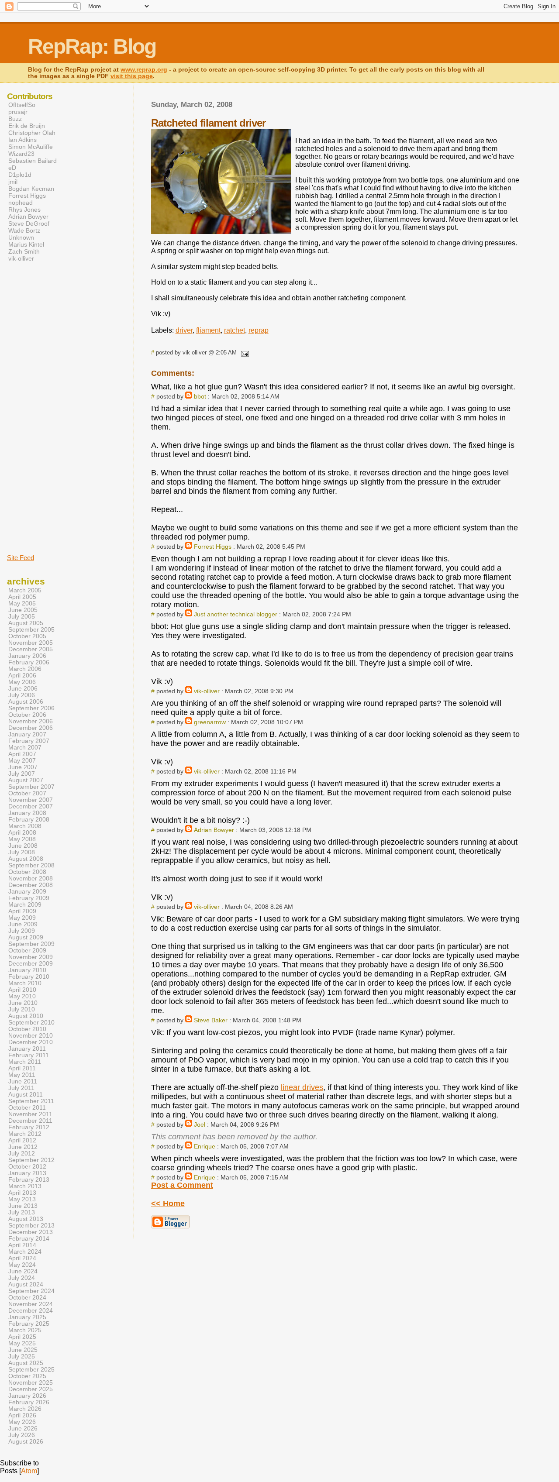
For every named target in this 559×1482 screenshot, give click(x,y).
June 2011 (22, 1081)
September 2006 (31, 708)
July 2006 (21, 695)
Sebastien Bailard (32, 160)
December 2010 (30, 1042)
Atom (29, 1471)
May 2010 (22, 996)
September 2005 (31, 629)
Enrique (204, 1146)
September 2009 (31, 944)
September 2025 (31, 1369)
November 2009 (30, 957)
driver (184, 330)
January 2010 (27, 970)
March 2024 (24, 1251)
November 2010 (30, 1035)
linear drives (302, 1087)
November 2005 (30, 643)
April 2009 (22, 911)
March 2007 (24, 747)
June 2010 (23, 1003)
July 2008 (21, 852)
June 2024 (23, 1271)
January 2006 (27, 656)
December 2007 (30, 806)
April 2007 (22, 754)
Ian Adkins (22, 139)
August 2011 (25, 1094)
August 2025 (25, 1363)
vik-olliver (207, 691)
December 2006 (30, 728)
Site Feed (20, 557)
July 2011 (21, 1088)
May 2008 (22, 839)
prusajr (18, 111)
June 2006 (23, 688)
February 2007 (28, 741)
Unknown (21, 237)
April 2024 (22, 1258)
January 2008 (27, 813)
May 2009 (22, 918)
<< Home (168, 1203)
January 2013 (27, 1173)
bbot (200, 396)
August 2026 (25, 1441)
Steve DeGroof (28, 223)
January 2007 (27, 734)
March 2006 (24, 669)
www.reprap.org (144, 69)
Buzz (15, 118)
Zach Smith (24, 251)
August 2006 (25, 701)
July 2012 (21, 1153)
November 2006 (30, 721)
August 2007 (25, 780)
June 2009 (23, 924)
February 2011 (28, 1055)
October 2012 (27, 1166)
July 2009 (21, 931)
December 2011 (30, 1121)
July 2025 (21, 1356)
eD (12, 167)
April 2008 (22, 832)
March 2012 (24, 1134)
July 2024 (21, 1278)
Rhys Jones (24, 209)
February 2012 (28, 1127)
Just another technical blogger (235, 614)
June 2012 (23, 1147)
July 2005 (21, 616)
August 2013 (25, 1219)
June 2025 (23, 1350)
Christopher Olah (31, 132)
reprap (258, 330)
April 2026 (22, 1415)
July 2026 (21, 1435)
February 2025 (28, 1323)
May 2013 (22, 1199)
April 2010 (22, 990)
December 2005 (30, 649)
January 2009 (27, 891)
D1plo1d (19, 174)
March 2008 (24, 826)
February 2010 (28, 976)
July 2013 (21, 1212)
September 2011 (31, 1101)
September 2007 (31, 787)
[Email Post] (243, 352)
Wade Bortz (24, 230)
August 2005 (25, 623)
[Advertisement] (33, 407)
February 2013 (28, 1179)
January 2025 (27, 1317)
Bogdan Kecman (31, 188)
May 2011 (21, 1075)
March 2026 (24, 1409)
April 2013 (22, 1193)
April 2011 (22, 1068)
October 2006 (27, 715)
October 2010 (27, 1029)
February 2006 (28, 662)
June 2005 (23, 610)
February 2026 (28, 1402)
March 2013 (24, 1186)
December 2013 (30, 1232)
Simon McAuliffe (30, 146)
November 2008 (30, 878)
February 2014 (28, 1238)
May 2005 (22, 603)
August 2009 (25, 937)
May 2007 (22, 760)
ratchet (234, 330)
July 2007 (21, 773)
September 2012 (31, 1160)
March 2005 (24, 590)
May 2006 (22, 682)
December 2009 (30, 963)
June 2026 (23, 1428)
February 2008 (28, 819)
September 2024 (31, 1291)
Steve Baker (211, 1020)
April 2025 (22, 1337)
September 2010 (31, 1022)
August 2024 (25, 1284)
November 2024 (30, 1304)
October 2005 (27, 636)
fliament (208, 330)
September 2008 (31, 865)
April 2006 (22, 675)
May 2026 (22, 1422)
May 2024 (22, 1265)
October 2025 (27, 1376)
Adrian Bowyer (214, 829)
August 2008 (25, 859)
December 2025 (30, 1389)
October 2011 (27, 1107)
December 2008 (30, 885)
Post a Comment (182, 1185)
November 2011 (30, 1114)
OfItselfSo (21, 104)
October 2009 (27, 950)
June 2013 (23, 1206)
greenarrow (210, 722)
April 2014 (22, 1245)
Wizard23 (21, 153)
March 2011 (24, 1062)
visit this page (131, 76)
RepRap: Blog (92, 46)
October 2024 (27, 1297)
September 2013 (31, 1225)
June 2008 (23, 845)
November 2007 (30, 800)
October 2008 (27, 872)
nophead (20, 202)
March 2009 (24, 904)
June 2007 (23, 767)
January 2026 (27, 1396)
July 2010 (21, 1009)
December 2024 (30, 1310)
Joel (199, 1124)
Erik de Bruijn (26, 125)
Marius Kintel (26, 244)
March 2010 (24, 983)
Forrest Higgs (212, 546)
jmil (12, 181)
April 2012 (22, 1140)
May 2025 (22, 1343)
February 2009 (28, 898)
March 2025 (24, 1330)
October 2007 (27, 793)
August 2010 (25, 1016)
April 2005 (22, 597)
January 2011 (27, 1048)
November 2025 (30, 1382)
